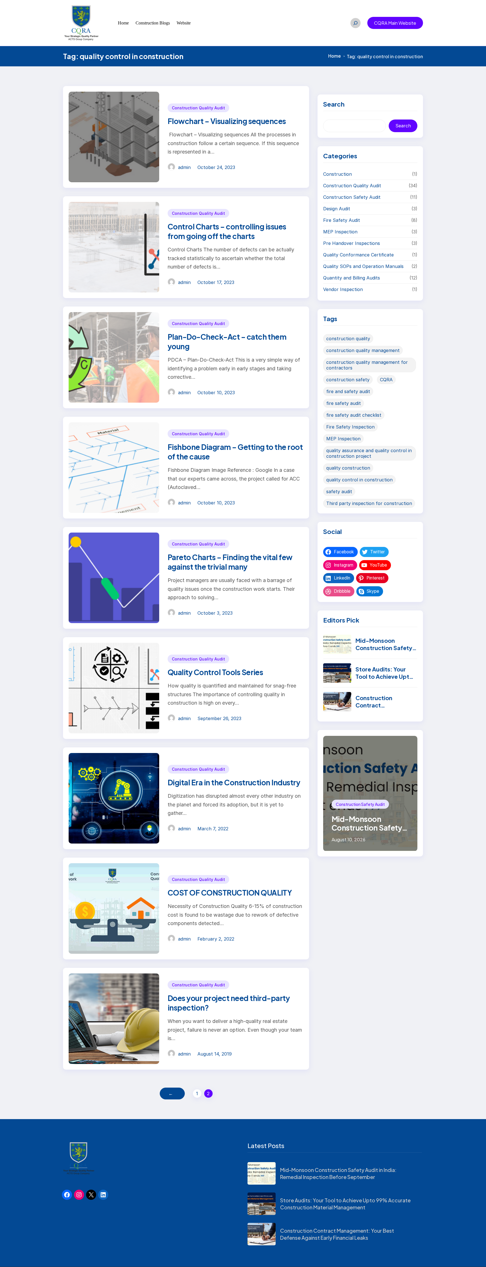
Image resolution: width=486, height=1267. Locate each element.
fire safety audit (343, 403)
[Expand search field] (355, 23)
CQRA (386, 379)
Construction (337, 174)
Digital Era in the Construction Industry (234, 782)
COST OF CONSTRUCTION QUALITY (230, 892)
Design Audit (336, 208)
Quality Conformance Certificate (358, 255)
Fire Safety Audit (341, 220)
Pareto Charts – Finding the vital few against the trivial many (230, 562)
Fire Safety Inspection (350, 427)
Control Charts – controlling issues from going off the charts (227, 231)
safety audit (339, 491)
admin (184, 167)
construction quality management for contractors (367, 365)
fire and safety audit (348, 391)
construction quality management (363, 350)
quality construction (348, 468)
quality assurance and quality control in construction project (369, 453)
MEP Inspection (340, 232)
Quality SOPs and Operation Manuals (363, 266)
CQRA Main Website (395, 23)
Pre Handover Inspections (351, 243)
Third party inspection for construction (369, 503)
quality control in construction (359, 480)
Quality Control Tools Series (215, 672)
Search (403, 126)
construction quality (348, 338)
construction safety (348, 379)
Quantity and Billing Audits (351, 278)
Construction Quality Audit (198, 107)
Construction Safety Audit (352, 197)
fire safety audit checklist (353, 415)
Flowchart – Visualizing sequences (227, 121)
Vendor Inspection (343, 289)
